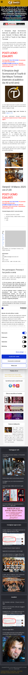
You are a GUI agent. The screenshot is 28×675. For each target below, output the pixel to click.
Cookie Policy (19, 671)
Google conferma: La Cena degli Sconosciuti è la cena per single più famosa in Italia (14, 530)
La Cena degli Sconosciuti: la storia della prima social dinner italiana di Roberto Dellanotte (13, 633)
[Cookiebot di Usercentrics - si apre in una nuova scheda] (20, 308)
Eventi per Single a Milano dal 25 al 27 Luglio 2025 (13, 486)
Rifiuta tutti (14, 365)
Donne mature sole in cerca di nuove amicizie (13, 478)
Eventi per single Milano (8, 629)
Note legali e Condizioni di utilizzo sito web (10, 672)
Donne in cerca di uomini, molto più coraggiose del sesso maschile (14, 607)
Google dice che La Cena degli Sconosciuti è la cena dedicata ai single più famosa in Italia (13, 612)
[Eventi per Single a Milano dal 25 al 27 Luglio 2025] (14, 495)
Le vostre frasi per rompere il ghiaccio (11, 548)
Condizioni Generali (5, 671)
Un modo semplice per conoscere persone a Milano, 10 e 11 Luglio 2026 (13, 504)
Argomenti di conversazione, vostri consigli (12, 551)
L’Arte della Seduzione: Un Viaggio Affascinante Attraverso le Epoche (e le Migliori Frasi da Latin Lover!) (14, 555)
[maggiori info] (9, 113)
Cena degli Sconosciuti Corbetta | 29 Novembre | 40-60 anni (14, 455)
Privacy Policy (13, 671)
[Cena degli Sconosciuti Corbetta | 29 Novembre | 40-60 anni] (14, 467)
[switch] (24, 337)
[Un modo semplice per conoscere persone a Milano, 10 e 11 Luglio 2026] (14, 513)
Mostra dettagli (20, 352)
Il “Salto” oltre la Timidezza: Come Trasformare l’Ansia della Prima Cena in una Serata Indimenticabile (13, 575)
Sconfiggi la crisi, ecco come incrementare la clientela (13, 482)
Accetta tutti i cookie (14, 356)
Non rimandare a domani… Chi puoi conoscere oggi (13, 602)
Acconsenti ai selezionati (14, 361)
